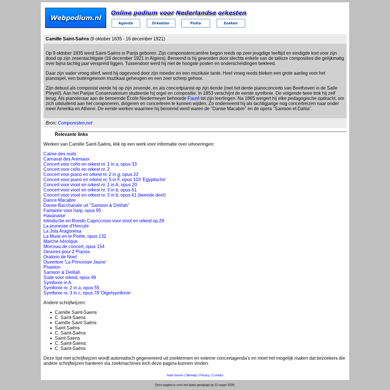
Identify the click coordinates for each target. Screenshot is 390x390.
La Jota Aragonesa (62, 231)
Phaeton (52, 267)
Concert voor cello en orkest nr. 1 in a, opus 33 (90, 164)
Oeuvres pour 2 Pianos (66, 251)
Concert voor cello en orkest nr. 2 (76, 169)
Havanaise (54, 215)
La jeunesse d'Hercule (66, 225)
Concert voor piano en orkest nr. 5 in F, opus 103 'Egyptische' (104, 179)
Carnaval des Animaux (66, 159)
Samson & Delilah (61, 272)
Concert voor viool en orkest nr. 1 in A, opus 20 (90, 184)
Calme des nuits (59, 153)
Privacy (204, 375)
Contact (217, 375)
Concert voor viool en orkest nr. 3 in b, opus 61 (90, 189)
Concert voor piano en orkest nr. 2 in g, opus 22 (90, 174)
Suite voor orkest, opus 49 (69, 277)
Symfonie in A (57, 282)
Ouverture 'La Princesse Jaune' (74, 262)
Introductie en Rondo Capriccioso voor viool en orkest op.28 (103, 220)
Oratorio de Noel (60, 256)
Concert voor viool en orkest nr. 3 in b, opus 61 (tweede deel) (104, 195)
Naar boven (175, 375)
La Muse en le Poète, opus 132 (74, 236)
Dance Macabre (59, 200)
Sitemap (191, 375)
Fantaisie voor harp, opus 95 (72, 210)
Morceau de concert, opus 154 (73, 246)
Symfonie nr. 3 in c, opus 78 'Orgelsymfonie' (87, 292)
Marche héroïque (60, 241)
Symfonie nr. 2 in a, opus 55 (71, 287)
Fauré (194, 98)
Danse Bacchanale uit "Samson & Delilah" (86, 205)
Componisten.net (75, 122)
